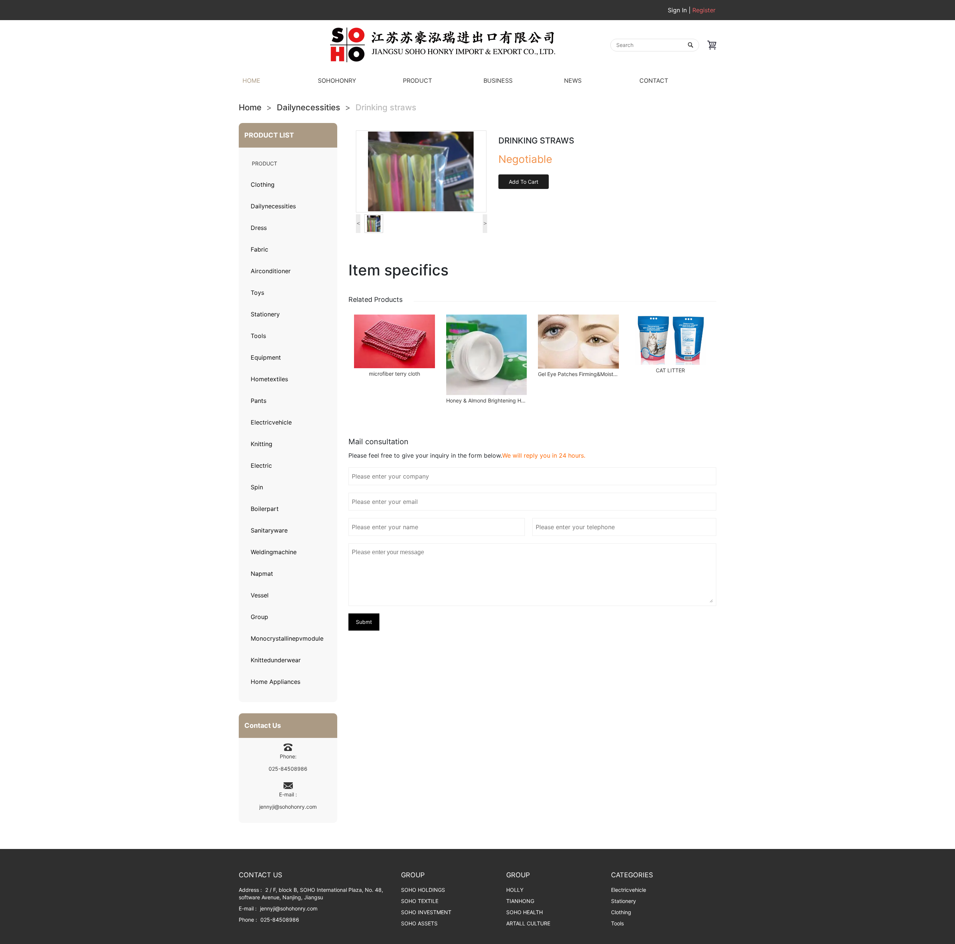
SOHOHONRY (337, 80)
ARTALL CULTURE (528, 923)
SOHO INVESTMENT (426, 912)
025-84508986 (288, 768)
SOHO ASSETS (419, 923)
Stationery (265, 314)
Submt (364, 622)
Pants (258, 400)
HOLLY (514, 890)
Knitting (261, 444)
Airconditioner (271, 271)
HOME (251, 80)
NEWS (573, 80)
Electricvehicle (271, 422)
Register (704, 10)
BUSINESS (498, 80)
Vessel (260, 595)
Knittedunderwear (276, 660)
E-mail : (248, 908)
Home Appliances (275, 681)
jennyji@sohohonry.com (288, 806)
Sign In (678, 10)
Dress (259, 227)
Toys (257, 292)
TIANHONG (520, 901)
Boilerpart (265, 508)
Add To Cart (523, 182)
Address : (250, 890)
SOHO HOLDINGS (423, 890)
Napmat (262, 573)
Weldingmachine (274, 552)
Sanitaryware (269, 530)
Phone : (248, 919)
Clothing (263, 184)
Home (250, 107)
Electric (261, 465)
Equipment (266, 357)
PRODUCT (417, 80)
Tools (258, 336)
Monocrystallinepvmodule (287, 638)
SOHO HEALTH (524, 912)
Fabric (259, 249)
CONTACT (653, 80)
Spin (257, 487)
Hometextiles (269, 379)
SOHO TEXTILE (419, 901)
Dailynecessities (308, 107)
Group (259, 617)
